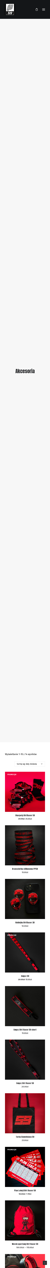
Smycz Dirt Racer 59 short (25, 1029)
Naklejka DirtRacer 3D (25, 922)
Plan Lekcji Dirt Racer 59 (25, 1190)
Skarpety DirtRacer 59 (25, 815)
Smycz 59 (25, 976)
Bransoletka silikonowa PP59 (25, 868)
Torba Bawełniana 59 (25, 1136)
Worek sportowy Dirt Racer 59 (25, 1244)
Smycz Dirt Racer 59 (25, 1083)
